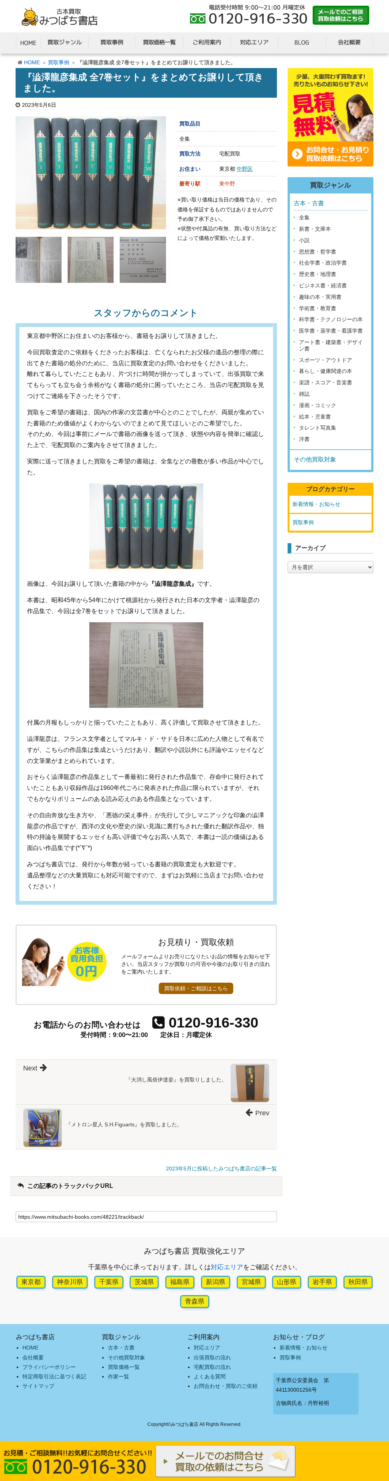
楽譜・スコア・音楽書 (325, 382)
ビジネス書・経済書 (323, 285)
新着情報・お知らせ (316, 504)
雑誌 (304, 394)
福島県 (180, 1282)
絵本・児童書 (315, 417)
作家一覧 (118, 1376)
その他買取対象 (315, 459)
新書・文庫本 (315, 229)
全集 (304, 217)
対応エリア (227, 1267)
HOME (32, 62)
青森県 (194, 1301)
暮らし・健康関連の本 (325, 371)
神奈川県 (70, 1282)
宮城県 (251, 1282)
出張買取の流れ (212, 1357)
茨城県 (144, 1282)
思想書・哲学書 (317, 252)
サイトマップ (38, 1386)
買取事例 (58, 62)
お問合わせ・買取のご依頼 (226, 1386)
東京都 (31, 1282)
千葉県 (109, 1282)
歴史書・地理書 (317, 274)
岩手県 (322, 1282)
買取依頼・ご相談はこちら (196, 988)
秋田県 (358, 1282)
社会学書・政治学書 (323, 263)
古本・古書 (309, 203)
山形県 (286, 1282)
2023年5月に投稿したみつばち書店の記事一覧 (221, 1168)
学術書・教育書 (317, 308)
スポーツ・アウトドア (325, 360)
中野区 (245, 169)
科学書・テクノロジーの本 (331, 319)
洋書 (304, 439)
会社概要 (33, 1357)
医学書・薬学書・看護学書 (331, 331)
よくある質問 (210, 1376)
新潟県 (215, 1282)
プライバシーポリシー (49, 1367)
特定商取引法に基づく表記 (54, 1376)
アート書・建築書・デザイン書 (331, 345)
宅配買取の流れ (212, 1367)
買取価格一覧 (124, 1367)
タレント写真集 (317, 428)
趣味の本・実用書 (320, 297)
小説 (304, 240)
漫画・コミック (317, 405)
